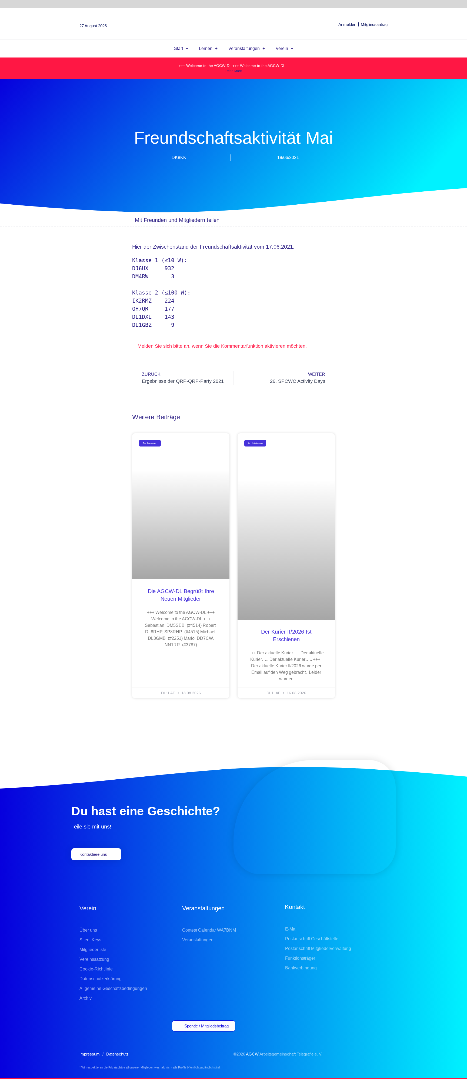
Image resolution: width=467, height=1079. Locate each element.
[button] (276, 220)
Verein (282, 48)
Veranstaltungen (244, 48)
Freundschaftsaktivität (226, 247)
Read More (233, 71)
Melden (146, 346)
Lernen (205, 48)
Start (178, 48)
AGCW (252, 1054)
